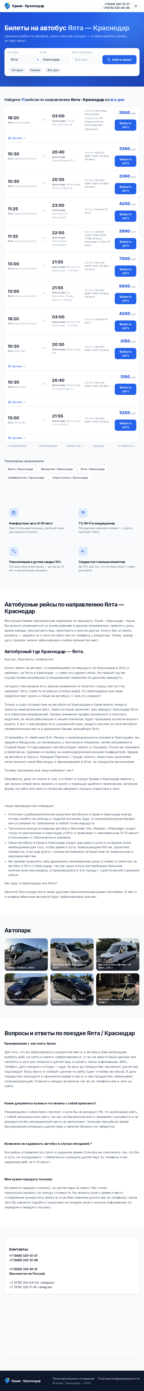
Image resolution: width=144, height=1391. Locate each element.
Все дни (53, 70)
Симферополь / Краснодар (26, 477)
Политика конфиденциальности (119, 1378)
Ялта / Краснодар (93, 469)
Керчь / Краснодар (20, 469)
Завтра (35, 70)
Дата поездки (82, 52)
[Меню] (136, 6)
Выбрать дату (126, 125)
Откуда (13, 52)
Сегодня (17, 70)
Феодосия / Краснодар (57, 469)
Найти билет (122, 60)
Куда (43, 52)
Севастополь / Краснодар (70, 477)
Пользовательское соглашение (73, 1378)
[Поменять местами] (37, 59)
